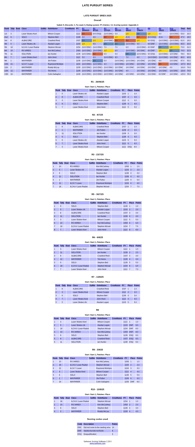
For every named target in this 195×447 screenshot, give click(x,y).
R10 (171, 28)
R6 (127, 28)
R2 (94, 28)
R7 (138, 28)
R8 (149, 28)
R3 (105, 28)
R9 (160, 28)
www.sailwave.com (97, 443)
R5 (116, 28)
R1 (83, 28)
